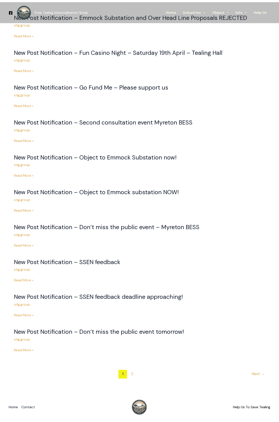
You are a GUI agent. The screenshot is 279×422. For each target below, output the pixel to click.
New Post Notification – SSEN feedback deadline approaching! (98, 297)
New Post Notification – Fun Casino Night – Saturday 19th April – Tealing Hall (118, 53)
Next (258, 373)
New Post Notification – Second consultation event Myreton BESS (103, 122)
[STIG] (24, 12)
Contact (28, 407)
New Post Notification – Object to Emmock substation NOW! (96, 192)
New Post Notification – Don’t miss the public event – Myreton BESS (106, 227)
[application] (203, 12)
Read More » (24, 36)
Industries (192, 12)
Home (171, 12)
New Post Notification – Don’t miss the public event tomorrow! (99, 332)
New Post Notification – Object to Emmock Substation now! (95, 157)
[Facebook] (11, 13)
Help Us (260, 12)
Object (218, 12)
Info (239, 12)
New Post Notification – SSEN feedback (67, 262)
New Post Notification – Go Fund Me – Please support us (91, 87)
